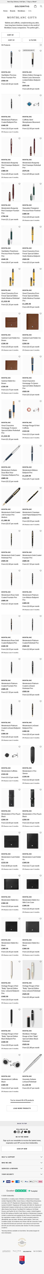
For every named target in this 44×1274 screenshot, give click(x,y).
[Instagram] (18, 1133)
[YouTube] (25, 1133)
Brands (12, 11)
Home (5, 11)
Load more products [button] (22, 1108)
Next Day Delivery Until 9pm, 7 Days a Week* (22, 1)
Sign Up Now (22, 1149)
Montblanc (21, 11)
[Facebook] (15, 1133)
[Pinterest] (29, 1133)
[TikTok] (22, 1133)
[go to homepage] (22, 6)
